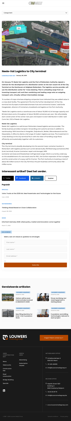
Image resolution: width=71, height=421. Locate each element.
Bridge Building (8, 380)
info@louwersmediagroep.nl (56, 368)
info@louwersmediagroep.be (57, 395)
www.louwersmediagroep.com (57, 405)
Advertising (23, 360)
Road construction (7, 375)
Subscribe (35, 265)
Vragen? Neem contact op (53, 338)
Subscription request (23, 364)
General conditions (53, 416)
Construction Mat (8, 75)
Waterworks (7, 365)
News (5, 361)
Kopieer (51, 178)
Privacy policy (64, 416)
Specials (5, 383)
